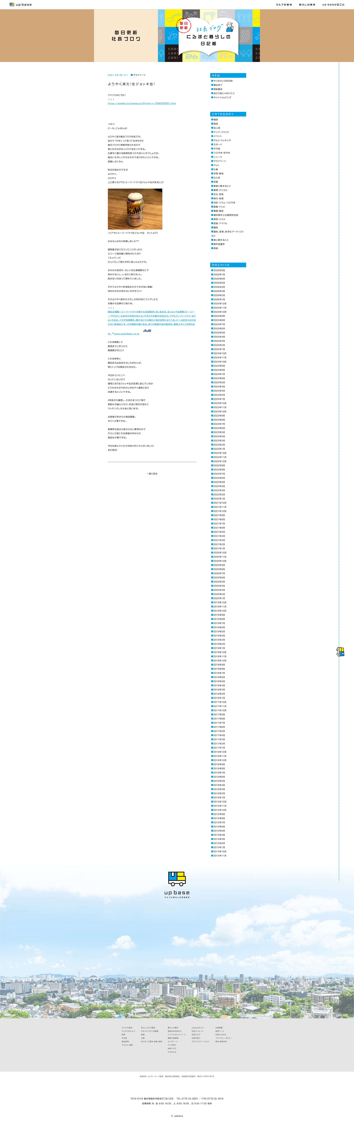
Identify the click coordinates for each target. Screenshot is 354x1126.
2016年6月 (219, 777)
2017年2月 (219, 744)
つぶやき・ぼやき (222, 153)
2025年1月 (219, 349)
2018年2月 (219, 694)
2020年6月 (219, 578)
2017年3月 (219, 739)
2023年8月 (219, 420)
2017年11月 (220, 706)
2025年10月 (220, 312)
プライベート (139, 75)
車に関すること (221, 240)
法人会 (217, 128)
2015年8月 (219, 818)
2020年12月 (220, 553)
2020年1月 (219, 598)
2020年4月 (219, 586)
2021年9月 (219, 515)
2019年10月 (220, 611)
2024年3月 (219, 391)
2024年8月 (219, 370)
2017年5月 (219, 731)
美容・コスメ (219, 219)
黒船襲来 (218, 89)
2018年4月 (219, 685)
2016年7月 (219, 773)
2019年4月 (219, 636)
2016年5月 (219, 781)
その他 (217, 149)
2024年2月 (219, 395)
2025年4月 (219, 337)
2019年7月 (219, 623)
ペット (216, 165)
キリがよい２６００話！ (223, 81)
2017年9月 (219, 715)
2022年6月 (219, 478)
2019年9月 (219, 615)
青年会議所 (219, 244)
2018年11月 (220, 656)
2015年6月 (219, 827)
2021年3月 (219, 540)
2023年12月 (220, 403)
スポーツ (218, 144)
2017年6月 (219, 727)
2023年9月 (219, 416)
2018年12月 (220, 652)
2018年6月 (219, 677)
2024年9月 (219, 366)
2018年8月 (219, 669)
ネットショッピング (222, 97)
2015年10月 (220, 810)
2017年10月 (220, 710)
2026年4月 (219, 287)
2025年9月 (219, 316)
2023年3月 (219, 441)
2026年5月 (219, 283)
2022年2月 (219, 495)
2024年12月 (220, 353)
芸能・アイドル (220, 223)
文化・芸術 (219, 194)
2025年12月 (220, 304)
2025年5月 (219, 333)
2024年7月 (219, 374)
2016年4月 (219, 785)
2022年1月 (219, 499)
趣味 (216, 228)
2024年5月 (219, 382)
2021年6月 (219, 528)
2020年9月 (219, 565)
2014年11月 (220, 856)
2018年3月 (219, 690)
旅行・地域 (219, 198)
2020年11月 (220, 557)
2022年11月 (220, 457)
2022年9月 (219, 465)
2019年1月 (219, 648)
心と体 (217, 178)
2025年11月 (220, 308)
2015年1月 (219, 847)
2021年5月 (219, 532)
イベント (218, 136)
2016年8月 (219, 769)
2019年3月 (219, 640)
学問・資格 (219, 174)
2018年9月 (219, 665)
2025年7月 (219, 324)
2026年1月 (219, 299)
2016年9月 (219, 764)
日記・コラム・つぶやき (224, 203)
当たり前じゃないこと (224, 93)
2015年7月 (219, 822)
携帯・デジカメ (220, 190)
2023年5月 (219, 432)
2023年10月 (220, 412)
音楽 (216, 248)
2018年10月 (220, 661)
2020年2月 (219, 594)
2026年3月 (219, 291)
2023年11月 (220, 407)
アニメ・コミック (221, 132)
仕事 (216, 169)
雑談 (216, 120)
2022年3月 (219, 490)
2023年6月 (219, 428)
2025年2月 (219, 345)
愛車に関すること (222, 186)
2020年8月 (219, 569)
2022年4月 (219, 486)
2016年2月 (219, 793)
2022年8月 (219, 470)
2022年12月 (220, 453)
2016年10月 (220, 760)
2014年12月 (220, 852)
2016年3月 (219, 789)
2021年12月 (220, 503)
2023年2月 (219, 445)
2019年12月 (220, 602)
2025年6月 (219, 329)
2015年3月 (219, 839)
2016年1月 (219, 798)
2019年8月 (219, 619)
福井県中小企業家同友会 (226, 215)
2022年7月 (219, 474)
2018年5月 (219, 681)
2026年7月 (219, 275)
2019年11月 (220, 607)
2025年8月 (219, 320)
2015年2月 (219, 843)
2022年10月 (220, 461)
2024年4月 (219, 387)
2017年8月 (219, 719)
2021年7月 (219, 524)
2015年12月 (220, 802)
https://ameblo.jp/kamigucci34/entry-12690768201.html (142, 103)
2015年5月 (219, 831)
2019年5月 (219, 632)
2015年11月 (220, 806)
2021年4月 (219, 536)
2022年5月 (219, 482)
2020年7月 (219, 573)
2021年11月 (220, 507)
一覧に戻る (152, 474)
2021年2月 (219, 544)
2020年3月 (219, 590)
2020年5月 (219, 582)
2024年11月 (220, 358)
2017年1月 (219, 748)
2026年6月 (219, 279)
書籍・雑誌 (219, 211)
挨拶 (216, 124)
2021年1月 (219, 549)
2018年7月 (219, 673)
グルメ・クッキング (222, 140)
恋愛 (216, 182)
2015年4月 (219, 835)
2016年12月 (220, 752)
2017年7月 (219, 723)
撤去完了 (218, 85)
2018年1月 (219, 698)
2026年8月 (219, 270)
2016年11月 (220, 756)
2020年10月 (220, 561)
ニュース (218, 157)
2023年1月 (219, 449)
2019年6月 (219, 627)
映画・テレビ (219, 207)
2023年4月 (219, 436)
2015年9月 (219, 814)
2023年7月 (219, 424)
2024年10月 (220, 362)
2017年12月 (220, 702)
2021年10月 (220, 511)
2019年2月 (219, 644)
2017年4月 (219, 735)
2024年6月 (219, 378)
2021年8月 (219, 519)
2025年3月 (219, 341)
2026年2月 (219, 295)
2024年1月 (219, 399)
